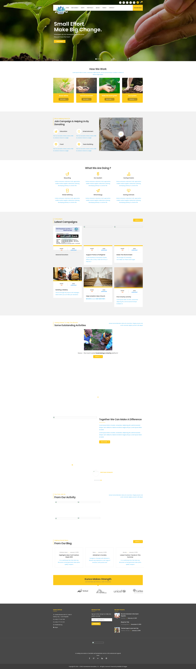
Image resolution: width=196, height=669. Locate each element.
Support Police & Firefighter (95, 255)
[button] (141, 2)
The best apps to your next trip (129, 628)
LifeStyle (92, 552)
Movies (62, 552)
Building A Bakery (62, 290)
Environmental (89, 349)
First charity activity (124, 297)
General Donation (62, 255)
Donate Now (138, 8)
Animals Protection (121, 349)
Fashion (123, 630)
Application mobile (92, 345)
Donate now (67, 235)
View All (137, 220)
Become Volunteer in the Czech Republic (98, 556)
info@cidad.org (58, 624)
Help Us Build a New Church (95, 296)
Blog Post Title (129, 553)
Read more (104, 442)
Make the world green (124, 255)
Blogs (97, 7)
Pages (104, 7)
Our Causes (74, 7)
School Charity (59, 330)
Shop (82, 7)
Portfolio (90, 7)
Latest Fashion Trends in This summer (67, 556)
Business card (121, 345)
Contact (111, 7)
